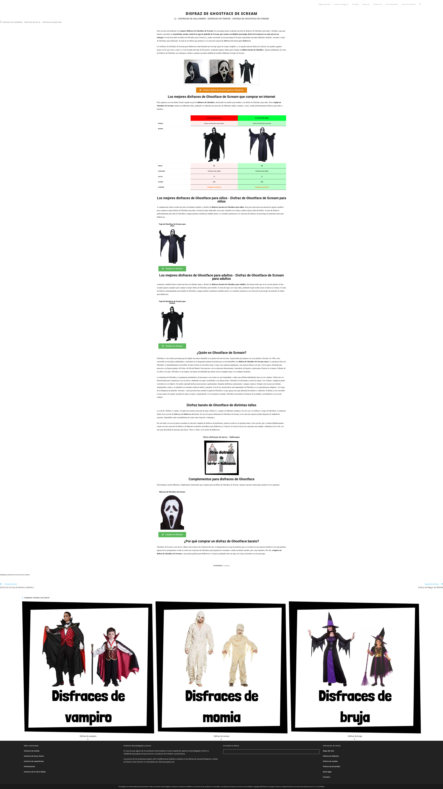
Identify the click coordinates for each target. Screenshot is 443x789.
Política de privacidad (331, 766)
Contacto (326, 777)
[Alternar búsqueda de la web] (420, 4)
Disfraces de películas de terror (18, 575)
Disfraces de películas (52, 22)
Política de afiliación (331, 756)
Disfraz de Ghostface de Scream (250, 18)
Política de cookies (330, 761)
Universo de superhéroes (34, 761)
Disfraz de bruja (355, 736)
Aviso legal (327, 772)
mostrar (226, 565)
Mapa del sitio (328, 751)
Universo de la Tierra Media (35, 772)
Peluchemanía (29, 766)
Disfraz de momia (221, 736)
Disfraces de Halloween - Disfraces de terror (21, 22)
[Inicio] (175, 18)
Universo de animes (31, 751)
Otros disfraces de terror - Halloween (221, 437)
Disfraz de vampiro (88, 736)
